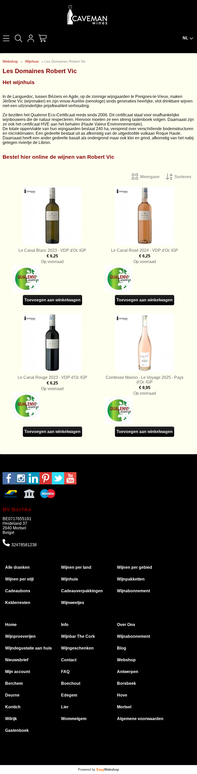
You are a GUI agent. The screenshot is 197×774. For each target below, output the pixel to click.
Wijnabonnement (133, 591)
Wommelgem (73, 718)
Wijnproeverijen (20, 636)
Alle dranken (17, 567)
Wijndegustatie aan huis (28, 648)
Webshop (10, 61)
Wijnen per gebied (134, 567)
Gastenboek (17, 730)
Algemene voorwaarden (140, 718)
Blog (121, 648)
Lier (64, 707)
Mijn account (17, 671)
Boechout (70, 683)
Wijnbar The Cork (78, 636)
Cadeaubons (17, 591)
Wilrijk (11, 718)
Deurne (12, 695)
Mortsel (124, 707)
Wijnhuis (32, 61)
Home (11, 624)
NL (185, 38)
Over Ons (126, 624)
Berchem (14, 683)
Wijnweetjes (72, 602)
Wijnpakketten (131, 579)
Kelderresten (17, 602)
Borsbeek (126, 683)
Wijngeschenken (77, 648)
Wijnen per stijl (19, 579)
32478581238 (24, 545)
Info (64, 624)
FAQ (65, 671)
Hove (122, 695)
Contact (68, 660)
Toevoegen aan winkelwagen (52, 300)
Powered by (98, 769)
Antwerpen (127, 671)
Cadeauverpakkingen (82, 591)
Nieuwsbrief (16, 660)
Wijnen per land (76, 567)
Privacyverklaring (150, 762)
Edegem (69, 695)
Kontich (13, 707)
